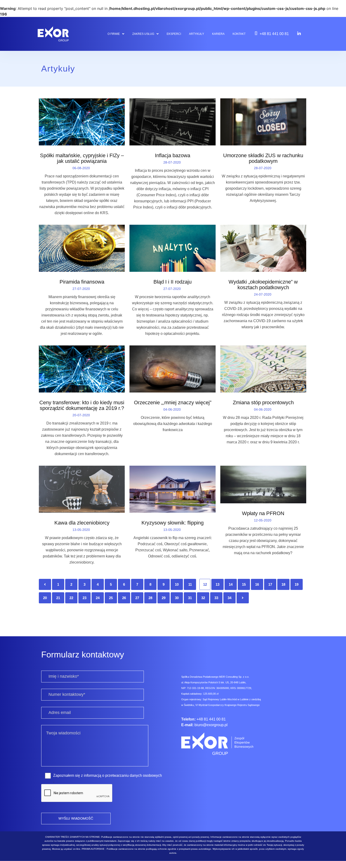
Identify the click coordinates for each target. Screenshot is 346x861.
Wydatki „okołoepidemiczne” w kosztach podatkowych (263, 284)
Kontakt (239, 34)
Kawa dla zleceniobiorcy (81, 523)
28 (150, 598)
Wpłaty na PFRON (263, 513)
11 (190, 584)
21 (58, 598)
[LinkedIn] (299, 33)
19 (296, 584)
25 (111, 598)
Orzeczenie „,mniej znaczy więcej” (172, 402)
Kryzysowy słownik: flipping (172, 523)
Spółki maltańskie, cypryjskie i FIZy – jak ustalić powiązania (82, 158)
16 (257, 584)
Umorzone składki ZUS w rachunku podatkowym (263, 158)
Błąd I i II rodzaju (172, 282)
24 (98, 598)
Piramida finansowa (82, 282)
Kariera (218, 34)
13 (217, 584)
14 (231, 584)
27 (137, 598)
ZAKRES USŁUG (143, 34)
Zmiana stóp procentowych (263, 402)
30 (177, 598)
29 (163, 598)
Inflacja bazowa (172, 155)
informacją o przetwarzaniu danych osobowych (123, 775)
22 (71, 598)
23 (84, 598)
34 (229, 598)
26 (124, 598)
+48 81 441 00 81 (274, 34)
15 (244, 584)
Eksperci (174, 34)
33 (216, 598)
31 (190, 598)
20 (45, 598)
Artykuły (196, 34)
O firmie (114, 34)
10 (177, 584)
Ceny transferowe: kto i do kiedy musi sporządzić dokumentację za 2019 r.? (81, 405)
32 (203, 598)
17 (270, 584)
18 (283, 584)
